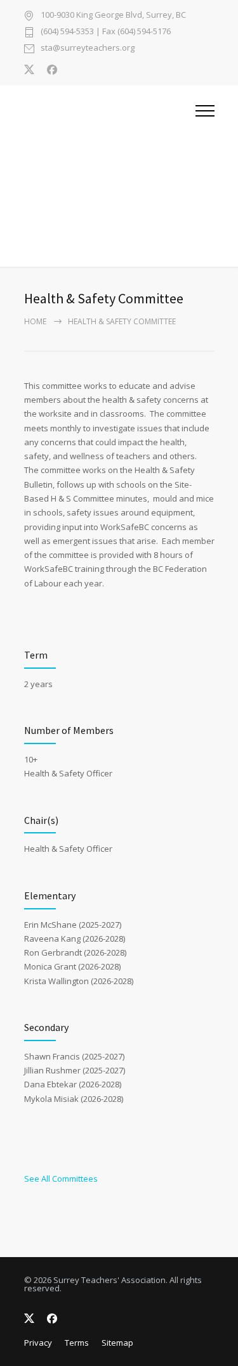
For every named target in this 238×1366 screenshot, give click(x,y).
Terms (77, 1342)
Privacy (38, 1342)
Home (35, 321)
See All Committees (61, 1178)
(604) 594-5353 (67, 31)
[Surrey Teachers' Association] (109, 176)
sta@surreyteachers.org (88, 48)
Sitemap (117, 1342)
